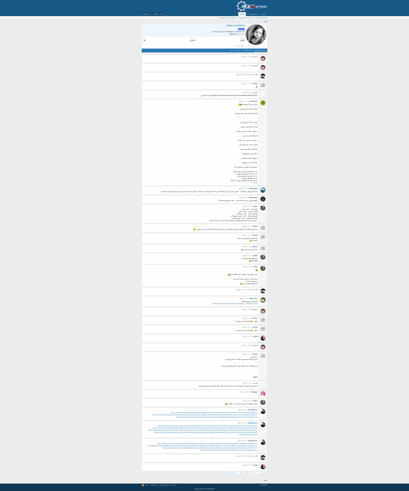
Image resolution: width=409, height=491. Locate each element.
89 (247, 473)
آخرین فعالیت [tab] (247, 50)
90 (243, 473)
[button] (259, 14)
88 (250, 473)
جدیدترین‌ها (253, 14)
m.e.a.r (254, 57)
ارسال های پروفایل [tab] (260, 50)
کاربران (242, 14)
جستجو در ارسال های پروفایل (227, 18)
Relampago (253, 197)
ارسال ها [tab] (238, 50)
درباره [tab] (231, 50)
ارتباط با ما (173, 485)
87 (254, 473)
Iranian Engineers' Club (204, 489)
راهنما (146, 485)
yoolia (255, 336)
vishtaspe (253, 392)
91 (240, 473)
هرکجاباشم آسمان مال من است (222, 31)
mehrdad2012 (252, 410)
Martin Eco (253, 298)
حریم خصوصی (154, 485)
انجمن (264, 14)
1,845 (242, 40)
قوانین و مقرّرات (164, 485)
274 (234, 473)
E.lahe (255, 206)
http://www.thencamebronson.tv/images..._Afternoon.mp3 (235, 303)
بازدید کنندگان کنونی (261, 18)
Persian (263, 485)
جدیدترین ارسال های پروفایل (246, 18)
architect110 (253, 101)
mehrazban (253, 188)
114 (144, 40)
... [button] (257, 473)
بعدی (229, 473)
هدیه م (255, 92)
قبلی (264, 473)
